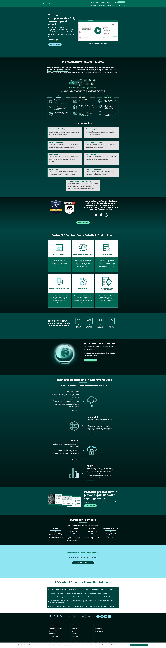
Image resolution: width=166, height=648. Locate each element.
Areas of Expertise (53, 624)
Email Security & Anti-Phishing (55, 628)
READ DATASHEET (91, 360)
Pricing (121, 2)
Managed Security (53, 631)
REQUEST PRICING (83, 222)
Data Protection (52, 630)
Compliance (52, 633)
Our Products (75, 635)
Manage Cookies (144, 645)
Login (97, 2)
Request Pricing (98, 628)
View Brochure (90, 506)
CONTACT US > (83, 567)
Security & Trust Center (77, 627)
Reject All (137, 645)
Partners (114, 2)
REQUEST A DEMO (55, 44)
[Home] (46, 3)
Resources (111, 5)
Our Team (74, 633)
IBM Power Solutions (53, 636)
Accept (132, 645)
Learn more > (75, 410)
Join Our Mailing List (99, 631)
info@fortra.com (98, 630)
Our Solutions (75, 636)
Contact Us (102, 2)
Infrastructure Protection (54, 627)
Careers (74, 631)
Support (108, 2)
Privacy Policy (38, 644)
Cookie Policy (43, 644)
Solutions (102, 5)
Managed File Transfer (54, 635)
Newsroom (74, 628)
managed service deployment (60, 71)
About (119, 5)
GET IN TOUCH (98, 624)
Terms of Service (52, 644)
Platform (93, 5)
